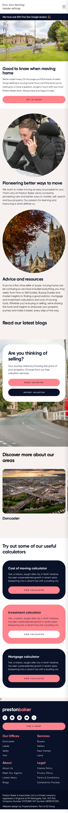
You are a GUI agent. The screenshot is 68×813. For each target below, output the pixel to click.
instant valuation (34, 392)
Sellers (41, 746)
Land (40, 755)
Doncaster (8, 741)
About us (8, 768)
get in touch (34, 100)
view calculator (34, 590)
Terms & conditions (48, 777)
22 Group (50, 806)
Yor (4, 755)
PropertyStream (30, 806)
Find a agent (34, 726)
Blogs (6, 782)
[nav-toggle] (63, 7)
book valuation (34, 383)
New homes (44, 751)
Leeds (6, 746)
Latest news (10, 777)
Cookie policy (45, 768)
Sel (4, 751)
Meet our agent (12, 773)
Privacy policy (45, 773)
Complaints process (48, 782)
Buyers (41, 741)
